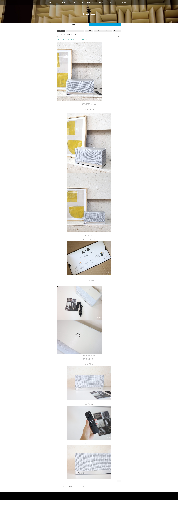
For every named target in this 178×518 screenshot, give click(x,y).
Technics (70, 30)
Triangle (80, 30)
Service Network (89, 2)
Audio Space (98, 30)
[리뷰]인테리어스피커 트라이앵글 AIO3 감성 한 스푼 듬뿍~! (70, 484)
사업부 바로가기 (124, 2)
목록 (119, 481)
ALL (61, 30)
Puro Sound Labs (117, 30)
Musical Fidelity (89, 30)
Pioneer (107, 30)
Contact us (109, 2)
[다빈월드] (53, 2)
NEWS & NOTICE (99, 2)
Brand (75, 2)
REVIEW (105, 24)
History (81, 2)
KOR (118, 2)
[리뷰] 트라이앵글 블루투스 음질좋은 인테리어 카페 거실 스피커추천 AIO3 (72, 486)
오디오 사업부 (62, 2)
